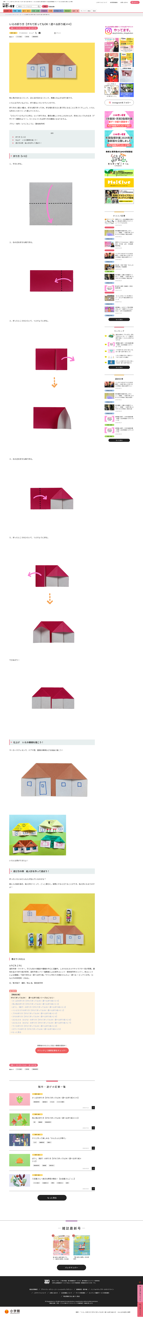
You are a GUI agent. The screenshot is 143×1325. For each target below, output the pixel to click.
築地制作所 (35, 36)
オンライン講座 (86, 11)
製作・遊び (26, 11)
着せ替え (52, 1165)
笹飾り (49, 1142)
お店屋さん (45, 1183)
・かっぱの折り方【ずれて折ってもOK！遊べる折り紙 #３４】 (35, 1000)
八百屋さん (60, 1183)
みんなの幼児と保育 (10, 14)
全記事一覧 (7, 11)
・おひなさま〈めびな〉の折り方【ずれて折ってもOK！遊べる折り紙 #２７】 (41, 1022)
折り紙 (27, 36)
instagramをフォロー (121, 102)
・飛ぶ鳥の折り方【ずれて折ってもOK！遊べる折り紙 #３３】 (35, 1004)
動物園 (40, 1122)
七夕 (35, 1142)
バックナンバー (71, 1267)
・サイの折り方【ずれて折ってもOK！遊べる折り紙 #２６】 (34, 1026)
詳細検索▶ (52, 6)
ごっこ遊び (19, 36)
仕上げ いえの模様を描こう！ (26, 140)
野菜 (53, 1183)
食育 (67, 1183)
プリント (58, 33)
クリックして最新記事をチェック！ (52, 1050)
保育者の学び (58, 11)
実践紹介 (68, 11)
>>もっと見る (16, 1032)
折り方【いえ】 (20, 137)
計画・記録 (35, 11)
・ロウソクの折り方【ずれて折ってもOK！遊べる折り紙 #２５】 (36, 1029)
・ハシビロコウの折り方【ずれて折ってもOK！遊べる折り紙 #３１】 (38, 1010)
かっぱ (52, 1102)
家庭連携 (44, 11)
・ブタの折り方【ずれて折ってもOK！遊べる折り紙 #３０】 (34, 1013)
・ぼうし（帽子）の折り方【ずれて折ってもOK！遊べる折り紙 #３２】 (39, 1007)
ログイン (135, 2)
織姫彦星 (42, 1142)
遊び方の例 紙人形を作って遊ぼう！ (28, 143)
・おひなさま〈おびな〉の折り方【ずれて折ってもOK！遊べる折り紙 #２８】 (41, 1019)
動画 (94, 11)
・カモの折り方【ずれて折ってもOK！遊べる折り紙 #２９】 (34, 1016)
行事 (50, 11)
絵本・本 (75, 11)
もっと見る (52, 1197)
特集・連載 (17, 11)
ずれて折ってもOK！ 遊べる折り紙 (26, 28)
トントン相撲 (60, 1102)
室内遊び (45, 1102)
